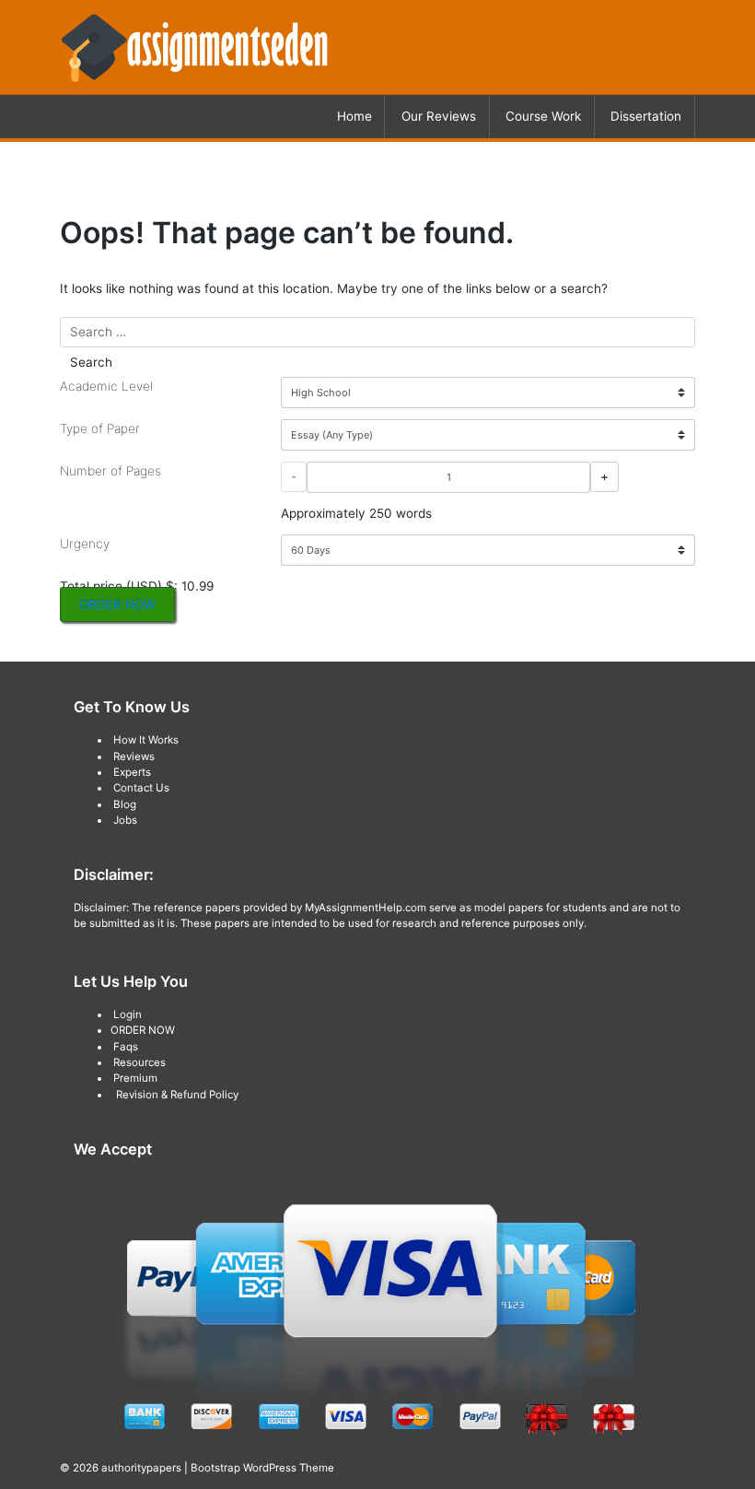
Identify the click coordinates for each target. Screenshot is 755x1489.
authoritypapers (141, 1467)
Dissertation (645, 116)
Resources (139, 1062)
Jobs (125, 820)
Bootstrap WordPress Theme (262, 1467)
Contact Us (141, 787)
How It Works (146, 739)
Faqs (125, 1046)
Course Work (543, 116)
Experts (132, 772)
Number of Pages (110, 470)
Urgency (85, 543)
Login (127, 1014)
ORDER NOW (117, 604)
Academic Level (106, 386)
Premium (135, 1078)
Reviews (134, 756)
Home (354, 116)
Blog (124, 804)
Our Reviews (438, 116)
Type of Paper (100, 428)
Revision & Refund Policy (177, 1094)
